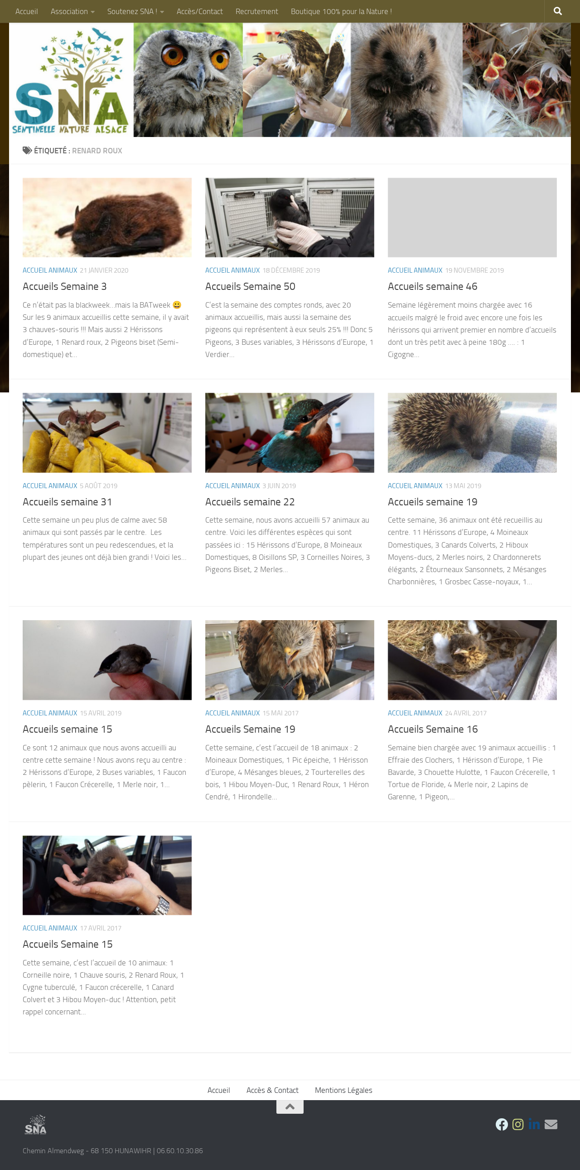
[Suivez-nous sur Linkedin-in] (534, 1124)
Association (69, 11)
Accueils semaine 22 (250, 501)
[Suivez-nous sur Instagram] (518, 1124)
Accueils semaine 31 (67, 501)
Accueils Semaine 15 (68, 944)
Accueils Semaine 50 (250, 286)
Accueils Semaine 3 (65, 286)
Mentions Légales (343, 1090)
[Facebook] (502, 1124)
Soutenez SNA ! (132, 11)
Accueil (26, 11)
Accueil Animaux (50, 270)
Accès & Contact (272, 1090)
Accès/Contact (200, 11)
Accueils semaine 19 (433, 501)
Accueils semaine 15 (67, 729)
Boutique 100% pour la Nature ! (341, 11)
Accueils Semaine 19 (250, 729)
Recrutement (257, 11)
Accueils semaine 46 (433, 286)
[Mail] (551, 1124)
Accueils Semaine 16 (433, 729)
